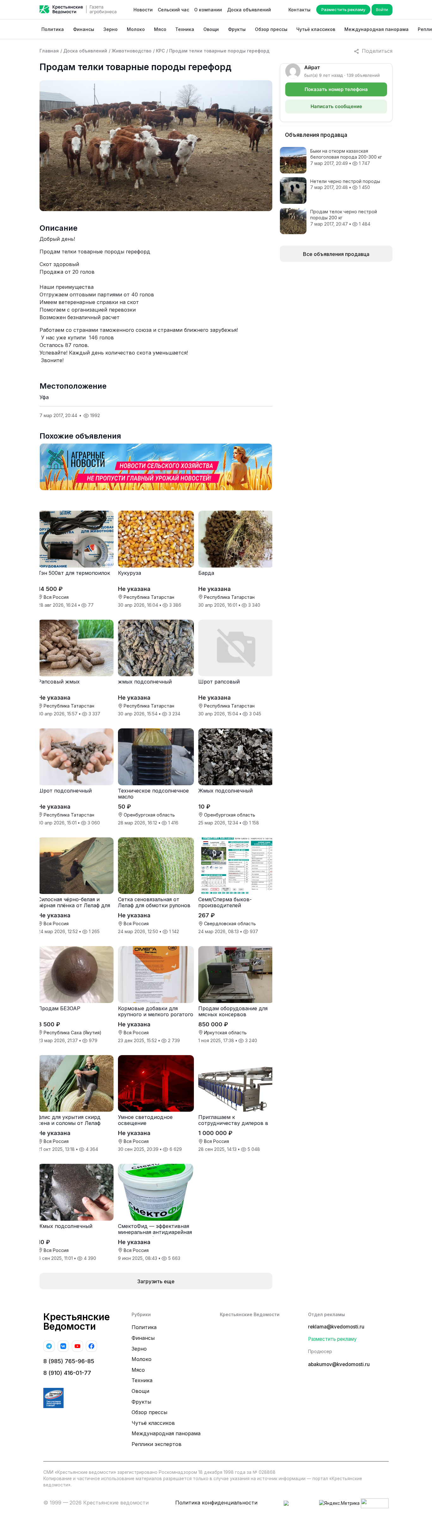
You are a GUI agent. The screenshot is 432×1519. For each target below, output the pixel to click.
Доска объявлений (249, 9)
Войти (382, 9)
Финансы (83, 29)
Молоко (136, 29)
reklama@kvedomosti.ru (336, 1327)
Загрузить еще (156, 1281)
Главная (49, 50)
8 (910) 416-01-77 (67, 1373)
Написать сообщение (336, 106)
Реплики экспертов (157, 1444)
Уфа (44, 397)
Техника (184, 29)
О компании (208, 9)
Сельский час (173, 9)
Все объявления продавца (336, 254)
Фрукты (237, 29)
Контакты (299, 9)
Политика (52, 29)
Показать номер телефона (336, 89)
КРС (160, 50)
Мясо (160, 29)
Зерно (110, 29)
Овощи (211, 29)
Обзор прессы (271, 29)
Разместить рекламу (343, 9)
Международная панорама (376, 29)
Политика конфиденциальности (216, 1502)
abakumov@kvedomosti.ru (339, 1364)
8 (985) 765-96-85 (68, 1361)
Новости (143, 9)
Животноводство (131, 50)
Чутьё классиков (315, 29)
